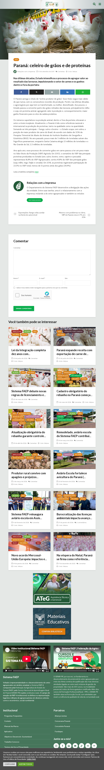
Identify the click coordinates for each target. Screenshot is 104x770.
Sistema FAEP (37, 685)
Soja (38, 543)
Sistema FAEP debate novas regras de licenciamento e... (28, 393)
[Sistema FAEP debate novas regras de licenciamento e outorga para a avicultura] (29, 377)
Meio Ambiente (76, 376)
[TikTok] (81, 745)
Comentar (61, 71)
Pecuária (16, 334)
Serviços (61, 382)
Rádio (15, 423)
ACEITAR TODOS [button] (25, 764)
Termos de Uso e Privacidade (16, 747)
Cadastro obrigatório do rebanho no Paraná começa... (74, 393)
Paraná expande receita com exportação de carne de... (74, 352)
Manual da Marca (11, 726)
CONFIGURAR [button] (10, 764)
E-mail (42, 278)
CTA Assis (60, 417)
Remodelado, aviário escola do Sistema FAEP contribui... (74, 434)
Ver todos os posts (35, 200)
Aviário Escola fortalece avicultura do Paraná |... (72, 475)
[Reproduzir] (6, 671)
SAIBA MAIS (31, 759)
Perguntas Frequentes (13, 716)
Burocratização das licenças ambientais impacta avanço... (74, 516)
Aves (16, 59)
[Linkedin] (69, 745)
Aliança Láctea (61, 716)
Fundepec (59, 731)
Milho (15, 543)
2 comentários (81, 522)
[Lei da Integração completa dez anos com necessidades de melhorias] (29, 336)
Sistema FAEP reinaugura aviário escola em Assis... (27, 516)
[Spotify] (94, 745)
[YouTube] (75, 745)
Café (28, 540)
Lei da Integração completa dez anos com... (28, 352)
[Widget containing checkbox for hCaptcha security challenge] (32, 295)
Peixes (84, 379)
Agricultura (17, 331)
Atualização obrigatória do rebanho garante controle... (28, 434)
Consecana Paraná (62, 721)
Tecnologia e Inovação (65, 420)
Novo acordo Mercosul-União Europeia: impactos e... (29, 557)
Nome (16, 278)
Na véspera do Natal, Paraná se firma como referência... (74, 557)
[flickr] (88, 745)
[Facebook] (62, 745)
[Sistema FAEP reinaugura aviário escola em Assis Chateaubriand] (29, 500)
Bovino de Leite (63, 376)
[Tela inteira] (47, 671)
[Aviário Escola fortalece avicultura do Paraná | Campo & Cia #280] (75, 459)
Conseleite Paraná (62, 726)
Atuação (27, 331)
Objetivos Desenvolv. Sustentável (18, 737)
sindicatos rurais (33, 693)
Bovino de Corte (69, 372)
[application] (26, 659)
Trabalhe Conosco (11, 742)
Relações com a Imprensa (26, 71)
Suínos (24, 334)
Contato (7, 721)
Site (66, 278)
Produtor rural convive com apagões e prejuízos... (28, 475)
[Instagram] (56, 745)
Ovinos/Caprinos (63, 379)
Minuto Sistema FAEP (32, 417)
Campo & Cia (68, 454)
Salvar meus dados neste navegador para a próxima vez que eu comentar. (42, 287)
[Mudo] (43, 671)
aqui (36, 172)
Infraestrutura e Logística (73, 331)
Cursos (69, 417)
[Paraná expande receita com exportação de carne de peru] (75, 336)
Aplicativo (8, 731)
